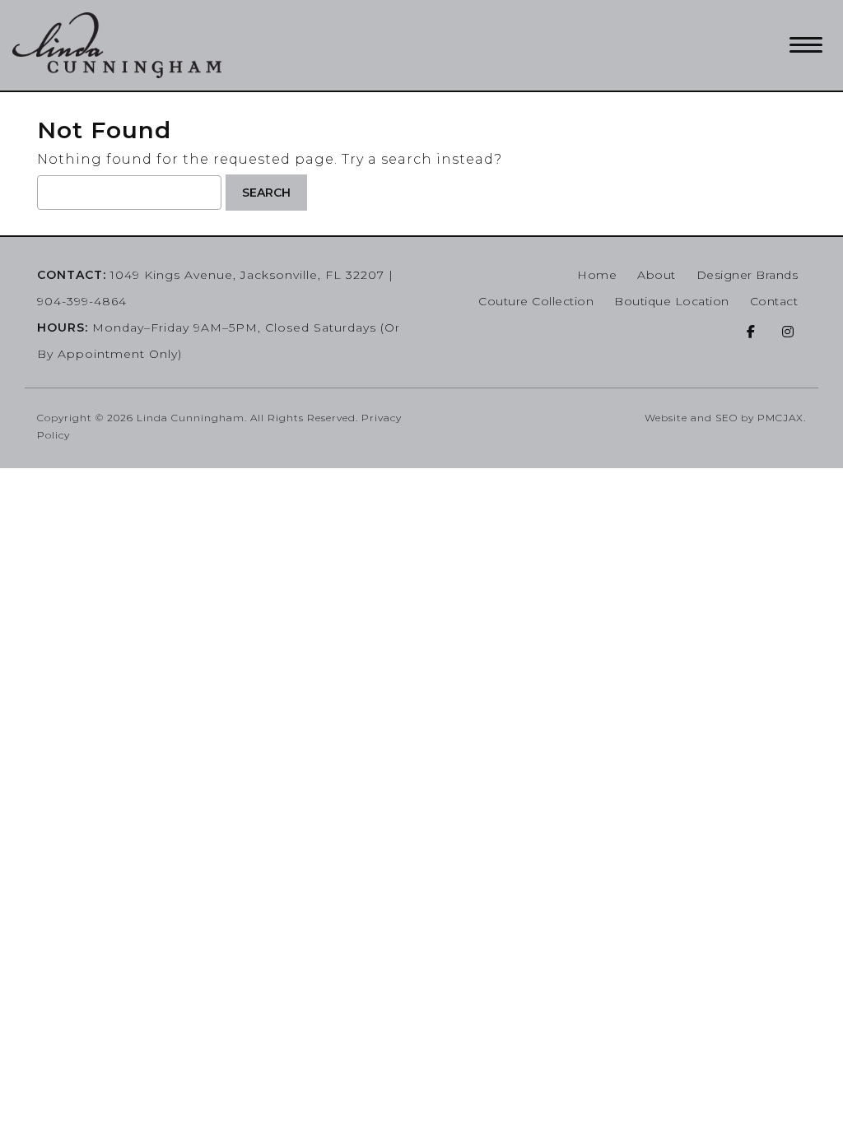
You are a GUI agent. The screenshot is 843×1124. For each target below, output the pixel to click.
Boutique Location (671, 301)
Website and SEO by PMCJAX (724, 417)
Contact (774, 301)
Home (597, 274)
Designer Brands (747, 274)
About (656, 274)
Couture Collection (536, 301)
